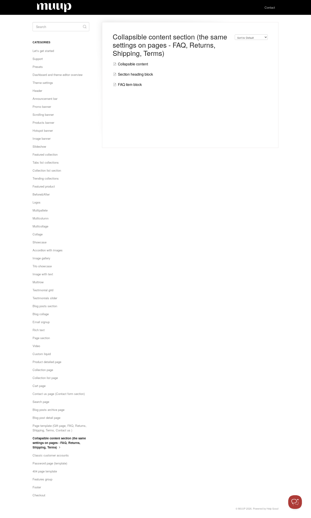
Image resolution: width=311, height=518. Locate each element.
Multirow (38, 282)
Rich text (39, 330)
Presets (38, 66)
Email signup (41, 322)
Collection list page (45, 378)
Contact (270, 7)
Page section (41, 338)
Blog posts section (45, 306)
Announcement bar (45, 98)
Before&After (41, 194)
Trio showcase (42, 266)
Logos (37, 202)
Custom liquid (42, 354)
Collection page (43, 370)
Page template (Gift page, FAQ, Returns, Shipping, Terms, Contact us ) (60, 427)
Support (38, 59)
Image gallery (41, 258)
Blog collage (41, 314)
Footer (37, 487)
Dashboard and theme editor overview (58, 74)
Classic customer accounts (51, 455)
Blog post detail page (46, 417)
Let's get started (43, 51)
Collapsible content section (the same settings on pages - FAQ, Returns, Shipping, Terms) (59, 442)
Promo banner (42, 106)
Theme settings (43, 82)
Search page (41, 401)
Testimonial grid (43, 290)
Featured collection (45, 154)
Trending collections (46, 178)
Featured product (44, 186)
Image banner (42, 138)
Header (37, 90)
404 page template (45, 471)
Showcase (39, 242)
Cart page (39, 386)
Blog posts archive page (48, 409)
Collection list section (47, 170)
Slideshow (39, 146)
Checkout (39, 495)
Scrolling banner (43, 114)
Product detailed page (47, 362)
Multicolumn (40, 218)
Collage (38, 234)
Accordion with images (48, 250)
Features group (42, 479)
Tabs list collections (46, 162)
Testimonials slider (45, 298)
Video (36, 346)
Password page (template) (50, 463)
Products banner (43, 122)
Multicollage (40, 226)
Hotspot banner (43, 130)
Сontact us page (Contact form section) (59, 394)
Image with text (43, 274)
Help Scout (272, 508)
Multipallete (40, 210)
